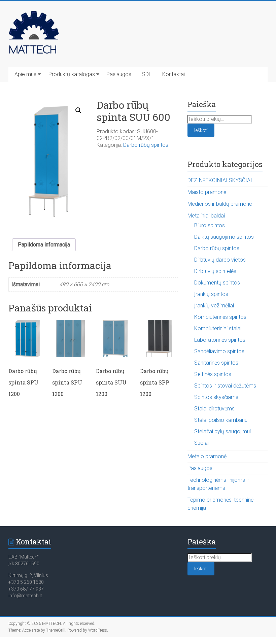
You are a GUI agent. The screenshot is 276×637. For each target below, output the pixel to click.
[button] (78, 110)
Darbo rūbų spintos (145, 145)
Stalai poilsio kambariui (221, 420)
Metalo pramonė (207, 456)
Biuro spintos (209, 225)
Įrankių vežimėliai (214, 305)
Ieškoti (201, 130)
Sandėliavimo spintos (219, 351)
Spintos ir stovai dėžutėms (225, 385)
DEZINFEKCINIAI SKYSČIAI (219, 180)
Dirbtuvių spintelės (215, 271)
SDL (146, 74)
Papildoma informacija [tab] (44, 244)
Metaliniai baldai (206, 215)
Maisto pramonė (206, 192)
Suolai (201, 443)
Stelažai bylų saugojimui (222, 431)
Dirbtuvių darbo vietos (220, 260)
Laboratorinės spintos (219, 340)
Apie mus (25, 74)
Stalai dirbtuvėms (214, 408)
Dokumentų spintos (217, 282)
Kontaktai (173, 74)
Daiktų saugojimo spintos (224, 237)
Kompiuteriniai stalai (217, 328)
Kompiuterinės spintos (220, 317)
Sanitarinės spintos (216, 363)
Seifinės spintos (212, 374)
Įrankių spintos (211, 294)
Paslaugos (118, 74)
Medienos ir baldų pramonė (219, 204)
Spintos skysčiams (216, 397)
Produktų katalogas (71, 74)
